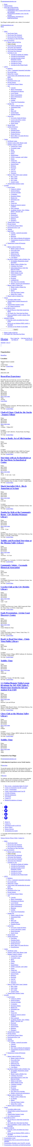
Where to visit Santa (16, 271)
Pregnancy (13, 220)
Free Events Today (12, 33)
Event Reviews (15, 137)
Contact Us (8, 798)
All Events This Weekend (14, 47)
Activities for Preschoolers (18, 56)
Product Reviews (15, 134)
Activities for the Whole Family (19, 65)
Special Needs (11, 125)
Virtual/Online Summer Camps (15, 183)
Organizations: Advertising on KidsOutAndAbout (15, 17)
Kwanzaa (13, 278)
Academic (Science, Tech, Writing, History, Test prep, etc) (20, 210)
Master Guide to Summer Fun (15, 296)
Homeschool (14, 215)
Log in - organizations (10, 789)
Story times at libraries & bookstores (20, 238)
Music (12, 150)
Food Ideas (14, 128)
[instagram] (6, 817)
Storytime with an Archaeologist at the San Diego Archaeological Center (16, 460)
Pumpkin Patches (15, 255)
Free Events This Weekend (14, 35)
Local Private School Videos (15, 84)
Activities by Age (12, 53)
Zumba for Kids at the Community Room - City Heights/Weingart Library (16, 514)
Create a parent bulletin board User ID (15, 791)
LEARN (6, 185)
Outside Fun (10, 103)
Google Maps (9, 366)
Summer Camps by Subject (14, 144)
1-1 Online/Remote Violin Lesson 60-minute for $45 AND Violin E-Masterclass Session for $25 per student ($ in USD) (15, 686)
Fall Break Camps (12, 141)
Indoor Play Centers (12, 74)
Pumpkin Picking (15, 114)
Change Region (8, 5)
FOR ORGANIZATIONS (11, 7)
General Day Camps (16, 146)
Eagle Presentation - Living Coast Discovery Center (15, 614)
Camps (6, 139)
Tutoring (9, 229)
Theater (13, 151)
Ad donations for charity (11, 831)
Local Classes (11, 187)
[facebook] (6, 807)
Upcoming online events (13, 299)
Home (5, 4)
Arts (8, 86)
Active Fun (10, 116)
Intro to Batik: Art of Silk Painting (16, 438)
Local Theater (14, 93)
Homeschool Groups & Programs (16, 243)
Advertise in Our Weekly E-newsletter (17, 326)
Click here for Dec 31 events (26, 339)
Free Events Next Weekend (14, 37)
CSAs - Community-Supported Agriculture (18, 70)
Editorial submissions (10, 795)
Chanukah (13, 276)
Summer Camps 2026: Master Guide (17, 143)
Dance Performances (16, 96)
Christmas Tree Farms (17, 266)
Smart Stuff (10, 231)
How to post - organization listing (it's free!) (16, 786)
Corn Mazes (14, 257)
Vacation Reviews (15, 132)
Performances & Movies (17, 91)
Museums (10, 79)
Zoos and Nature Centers (17, 292)
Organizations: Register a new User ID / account (17, 1143)
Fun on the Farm (11, 72)
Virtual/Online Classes (13, 222)
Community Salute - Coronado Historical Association (14, 566)
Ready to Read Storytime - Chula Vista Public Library (15, 640)
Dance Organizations (16, 95)
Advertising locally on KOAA (13, 825)
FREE (5, 31)
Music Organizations (16, 89)
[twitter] (6, 810)
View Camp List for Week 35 (14, 339)
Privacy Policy (9, 827)
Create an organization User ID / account (16, 787)
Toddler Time (7, 661)
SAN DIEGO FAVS (9, 308)
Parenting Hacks (15, 130)
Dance (12, 153)
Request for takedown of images (13, 800)
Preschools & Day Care (13, 80)
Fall (5, 245)
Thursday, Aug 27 (5, 342)
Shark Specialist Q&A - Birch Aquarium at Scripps (13, 487)
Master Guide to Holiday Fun (19, 264)
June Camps (14, 178)
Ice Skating (14, 289)
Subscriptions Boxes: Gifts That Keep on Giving (19, 268)
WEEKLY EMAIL (9, 318)
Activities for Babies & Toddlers (19, 54)
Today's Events (11, 44)
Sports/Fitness (14, 155)
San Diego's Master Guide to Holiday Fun (18, 259)
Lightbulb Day (15, 280)
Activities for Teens (16, 63)
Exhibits (13, 100)
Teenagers (13, 173)
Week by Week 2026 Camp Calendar (17, 174)
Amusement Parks (16, 107)
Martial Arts (14, 198)
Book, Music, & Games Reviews (20, 135)
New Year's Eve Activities (18, 281)
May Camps (14, 176)
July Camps (14, 180)
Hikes (12, 109)
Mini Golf (13, 111)
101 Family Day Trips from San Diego (17, 313)
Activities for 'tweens (16, 61)
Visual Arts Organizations (18, 102)
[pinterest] (6, 814)
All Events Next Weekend (14, 51)
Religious (13, 166)
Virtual (6, 297)
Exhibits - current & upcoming (19, 233)
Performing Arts (15, 199)
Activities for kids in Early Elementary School (18, 58)
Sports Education (15, 121)
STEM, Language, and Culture (19, 157)
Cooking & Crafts (15, 162)
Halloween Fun (15, 254)
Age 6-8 (13, 169)
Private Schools (11, 82)
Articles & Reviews (12, 127)
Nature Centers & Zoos (17, 105)
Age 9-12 (13, 171)
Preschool (13, 167)
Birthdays (10, 68)
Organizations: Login (13, 9)
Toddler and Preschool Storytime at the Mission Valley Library (16, 541)
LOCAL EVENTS (9, 40)
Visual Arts (14, 160)
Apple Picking (15, 112)
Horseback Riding (16, 196)
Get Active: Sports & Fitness (18, 118)
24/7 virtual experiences (13, 306)
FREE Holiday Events (17, 273)
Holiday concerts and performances (20, 283)
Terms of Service (9, 829)
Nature (12, 159)
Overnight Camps (15, 148)
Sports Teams (14, 123)
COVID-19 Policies (10, 793)
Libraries (13, 234)
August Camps (15, 182)
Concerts (13, 87)
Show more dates (5, 396)
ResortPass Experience (11, 376)
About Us (7, 822)
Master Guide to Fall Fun (14, 42)
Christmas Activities (16, 274)
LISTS (6, 66)
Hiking (13, 290)
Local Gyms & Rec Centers (18, 119)
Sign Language (15, 208)
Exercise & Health (16, 192)
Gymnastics (14, 194)
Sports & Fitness (15, 190)
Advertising (8, 796)
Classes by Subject (16, 189)
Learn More (4, 401)
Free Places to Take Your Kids (15, 38)
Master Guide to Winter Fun (14, 285)
